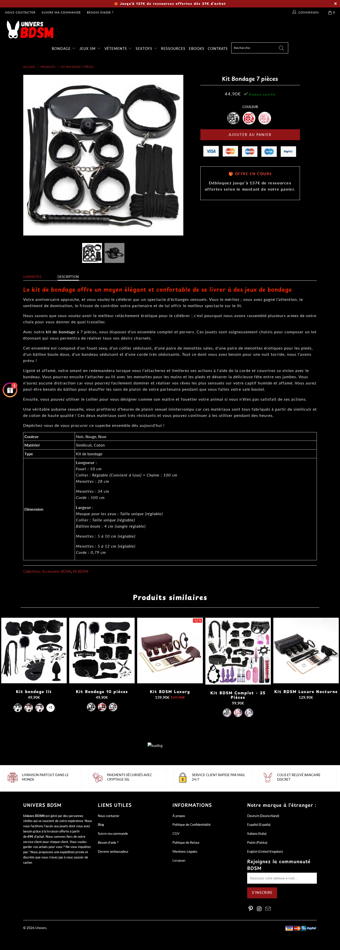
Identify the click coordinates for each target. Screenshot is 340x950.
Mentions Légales (184, 851)
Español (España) (258, 825)
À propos (178, 816)
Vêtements (116, 48)
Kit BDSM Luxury (170, 650)
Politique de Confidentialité (191, 825)
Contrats (218, 48)
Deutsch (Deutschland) (263, 816)
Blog (101, 825)
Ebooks (196, 48)
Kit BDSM (80, 571)
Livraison (178, 860)
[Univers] (172, 29)
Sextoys (145, 48)
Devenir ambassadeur (113, 851)
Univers (41, 928)
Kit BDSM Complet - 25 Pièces (238, 651)
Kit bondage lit (34, 650)
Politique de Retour (186, 842)
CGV (175, 833)
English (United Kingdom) (265, 851)
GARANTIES (32, 277)
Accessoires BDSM (56, 571)
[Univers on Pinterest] (251, 909)
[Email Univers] (268, 909)
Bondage (62, 48)
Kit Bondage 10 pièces (102, 650)
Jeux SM (88, 48)
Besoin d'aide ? (100, 12)
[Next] (175, 155)
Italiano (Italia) (256, 833)
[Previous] (32, 155)
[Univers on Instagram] (259, 909)
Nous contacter (20, 12)
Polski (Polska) (257, 842)
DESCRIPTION (68, 277)
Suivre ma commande (61, 12)
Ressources (173, 48)
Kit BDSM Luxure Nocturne (306, 650)
